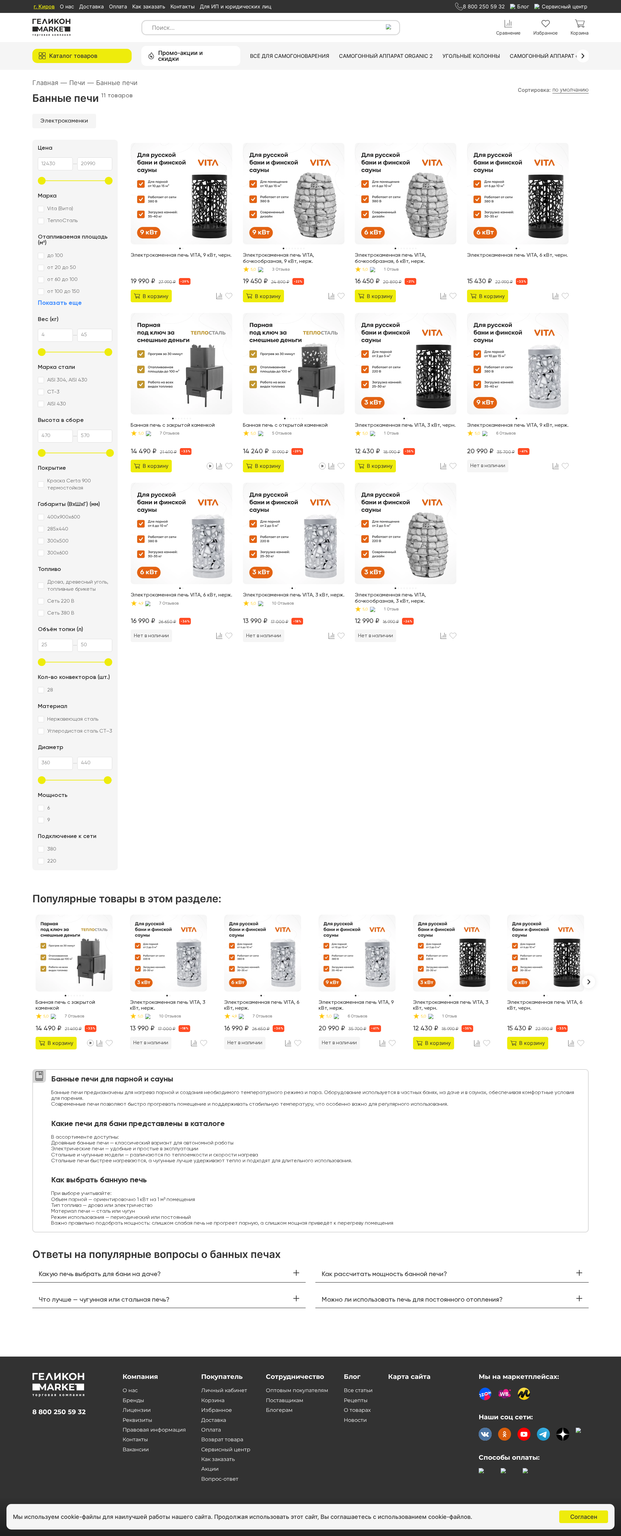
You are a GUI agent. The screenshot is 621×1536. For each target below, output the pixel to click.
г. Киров (44, 6)
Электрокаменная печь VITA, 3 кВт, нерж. (293, 595)
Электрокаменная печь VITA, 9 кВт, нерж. (518, 425)
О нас (67, 6)
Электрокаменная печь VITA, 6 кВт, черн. (517, 255)
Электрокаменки (64, 121)
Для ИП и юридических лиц (235, 6)
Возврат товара (222, 1439)
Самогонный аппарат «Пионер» (556, 56)
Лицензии (137, 1410)
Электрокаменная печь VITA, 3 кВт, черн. (405, 425)
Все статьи (358, 1390)
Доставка (91, 6)
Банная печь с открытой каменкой (285, 425)
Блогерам (279, 1410)
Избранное (216, 1410)
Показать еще (60, 303)
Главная (49, 83)
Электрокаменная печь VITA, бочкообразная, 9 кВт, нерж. (278, 258)
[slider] (42, 181)
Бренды (133, 1400)
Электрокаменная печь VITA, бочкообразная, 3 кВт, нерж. (390, 598)
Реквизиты (137, 1420)
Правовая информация (154, 1430)
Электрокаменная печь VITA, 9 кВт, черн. (181, 255)
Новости (355, 1420)
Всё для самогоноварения (289, 56)
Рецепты (356, 1400)
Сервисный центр (225, 1449)
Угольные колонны (471, 56)
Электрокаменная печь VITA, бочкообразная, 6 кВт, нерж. (390, 258)
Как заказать (148, 6)
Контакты (182, 6)
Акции (210, 1469)
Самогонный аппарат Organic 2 (386, 56)
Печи (81, 83)
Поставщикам (284, 1400)
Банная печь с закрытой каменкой (173, 425)
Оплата (118, 6)
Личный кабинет (224, 1390)
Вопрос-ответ (219, 1479)
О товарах (357, 1410)
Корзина (212, 1400)
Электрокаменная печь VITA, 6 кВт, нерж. (181, 595)
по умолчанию (570, 89)
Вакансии (136, 1449)
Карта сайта (409, 1376)
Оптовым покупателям (297, 1390)
